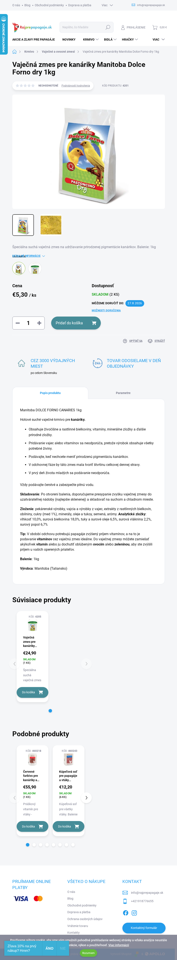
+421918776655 (142, 901)
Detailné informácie (26, 255)
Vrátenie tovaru (77, 926)
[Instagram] (134, 912)
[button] (50, 710)
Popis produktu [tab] (50, 393)
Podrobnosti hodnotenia (76, 85)
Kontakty (73, 932)
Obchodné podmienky (49, 5)
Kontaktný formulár (144, 928)
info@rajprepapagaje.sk (147, 892)
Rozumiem (88, 953)
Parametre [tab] (123, 393)
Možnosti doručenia (106, 310)
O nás (16, 5)
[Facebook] (125, 912)
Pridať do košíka (69, 323)
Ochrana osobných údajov (85, 919)
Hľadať (107, 27)
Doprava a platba (79, 5)
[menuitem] (35, 39)
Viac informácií (118, 945)
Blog (27, 5)
